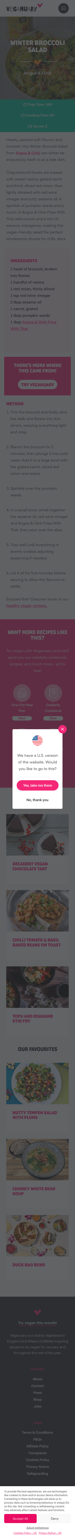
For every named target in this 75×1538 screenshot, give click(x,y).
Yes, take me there (37, 785)
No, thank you (37, 799)
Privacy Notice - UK (50, 1532)
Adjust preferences (37, 1527)
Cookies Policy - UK (25, 1532)
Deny (55, 1518)
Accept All (20, 1518)
